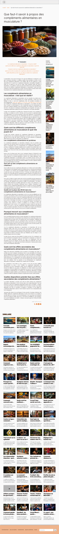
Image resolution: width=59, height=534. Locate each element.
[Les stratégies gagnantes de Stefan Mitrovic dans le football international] (36, 339)
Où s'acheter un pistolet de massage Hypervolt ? (35, 459)
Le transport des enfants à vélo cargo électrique (49, 383)
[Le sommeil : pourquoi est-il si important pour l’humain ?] (23, 469)
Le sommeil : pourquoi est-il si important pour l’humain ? (22, 477)
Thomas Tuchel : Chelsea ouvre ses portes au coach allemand (22, 496)
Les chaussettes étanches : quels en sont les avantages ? (9, 459)
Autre (8, 7)
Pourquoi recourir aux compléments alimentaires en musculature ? (22, 69)
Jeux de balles (13, 529)
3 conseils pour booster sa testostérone (50, 147)
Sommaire (23, 62)
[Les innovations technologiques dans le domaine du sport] (50, 339)
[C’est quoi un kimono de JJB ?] (50, 357)
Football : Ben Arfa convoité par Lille (36, 476)
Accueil (4, 7)
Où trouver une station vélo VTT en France (35, 439)
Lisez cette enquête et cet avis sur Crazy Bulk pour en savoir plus (27, 102)
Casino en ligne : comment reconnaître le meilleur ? (9, 421)
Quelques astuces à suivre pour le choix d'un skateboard (22, 459)
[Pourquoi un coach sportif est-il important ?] (9, 376)
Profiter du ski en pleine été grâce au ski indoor (49, 476)
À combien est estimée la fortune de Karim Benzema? (9, 477)
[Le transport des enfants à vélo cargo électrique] (50, 376)
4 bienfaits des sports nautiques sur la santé (22, 420)
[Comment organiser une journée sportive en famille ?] (9, 357)
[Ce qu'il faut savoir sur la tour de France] (36, 395)
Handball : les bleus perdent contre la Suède (22, 514)
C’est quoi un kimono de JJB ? (49, 364)
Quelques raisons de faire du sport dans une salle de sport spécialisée (23, 384)
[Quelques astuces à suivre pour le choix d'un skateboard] (23, 451)
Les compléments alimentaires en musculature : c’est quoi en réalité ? (22, 64)
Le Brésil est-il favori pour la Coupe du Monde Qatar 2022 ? (22, 365)
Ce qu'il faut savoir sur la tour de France (36, 402)
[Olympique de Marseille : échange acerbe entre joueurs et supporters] (50, 488)
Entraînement (5, 529)
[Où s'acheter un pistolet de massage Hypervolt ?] (36, 451)
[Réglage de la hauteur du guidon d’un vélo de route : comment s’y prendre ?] (50, 432)
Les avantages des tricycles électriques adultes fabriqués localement (49, 105)
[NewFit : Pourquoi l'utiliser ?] (36, 376)
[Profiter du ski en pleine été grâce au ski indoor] (50, 469)
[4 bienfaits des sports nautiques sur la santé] (23, 413)
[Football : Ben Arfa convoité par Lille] (36, 469)
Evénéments (21, 529)
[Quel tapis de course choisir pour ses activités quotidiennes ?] (36, 413)
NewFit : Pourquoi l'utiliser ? (36, 382)
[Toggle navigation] (4, 2)
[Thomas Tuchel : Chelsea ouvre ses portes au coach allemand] (23, 488)
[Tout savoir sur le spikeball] (9, 432)
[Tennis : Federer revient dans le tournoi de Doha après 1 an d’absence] (36, 488)
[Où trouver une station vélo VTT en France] (36, 432)
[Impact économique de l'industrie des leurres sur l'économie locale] (50, 156)
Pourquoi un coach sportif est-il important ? (9, 383)
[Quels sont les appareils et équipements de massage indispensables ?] (50, 395)
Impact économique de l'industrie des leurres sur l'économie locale (50, 167)
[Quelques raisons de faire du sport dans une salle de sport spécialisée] (23, 376)
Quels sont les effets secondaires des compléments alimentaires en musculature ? (22, 71)
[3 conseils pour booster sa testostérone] (50, 138)
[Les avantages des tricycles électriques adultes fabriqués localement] (50, 94)
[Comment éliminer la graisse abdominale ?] (50, 451)
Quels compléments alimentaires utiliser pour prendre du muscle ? (49, 127)
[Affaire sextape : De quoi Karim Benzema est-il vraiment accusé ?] (9, 488)
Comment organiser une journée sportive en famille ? (9, 365)
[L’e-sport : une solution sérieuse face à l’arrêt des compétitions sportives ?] (50, 507)
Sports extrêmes (29, 529)
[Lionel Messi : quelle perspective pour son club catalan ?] (36, 507)
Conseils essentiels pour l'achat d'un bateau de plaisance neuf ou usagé (50, 83)
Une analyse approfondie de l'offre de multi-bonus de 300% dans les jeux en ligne (50, 189)
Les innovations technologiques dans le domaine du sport (49, 347)
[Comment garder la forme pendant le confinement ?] (9, 507)
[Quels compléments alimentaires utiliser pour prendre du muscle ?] (50, 116)
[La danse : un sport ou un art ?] (23, 432)
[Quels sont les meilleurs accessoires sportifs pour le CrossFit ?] (23, 395)
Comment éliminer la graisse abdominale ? (48, 459)
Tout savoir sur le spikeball (9, 438)
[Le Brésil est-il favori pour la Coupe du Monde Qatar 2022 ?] (23, 357)
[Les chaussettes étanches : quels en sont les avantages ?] (9, 451)
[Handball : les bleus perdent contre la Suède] (23, 507)
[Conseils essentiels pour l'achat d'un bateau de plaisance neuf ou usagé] (50, 72)
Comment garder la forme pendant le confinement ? (9, 514)
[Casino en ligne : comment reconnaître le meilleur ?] (9, 413)
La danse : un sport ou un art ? (22, 438)
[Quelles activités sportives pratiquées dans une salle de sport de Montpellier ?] (50, 413)
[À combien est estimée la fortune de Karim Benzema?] (9, 469)
